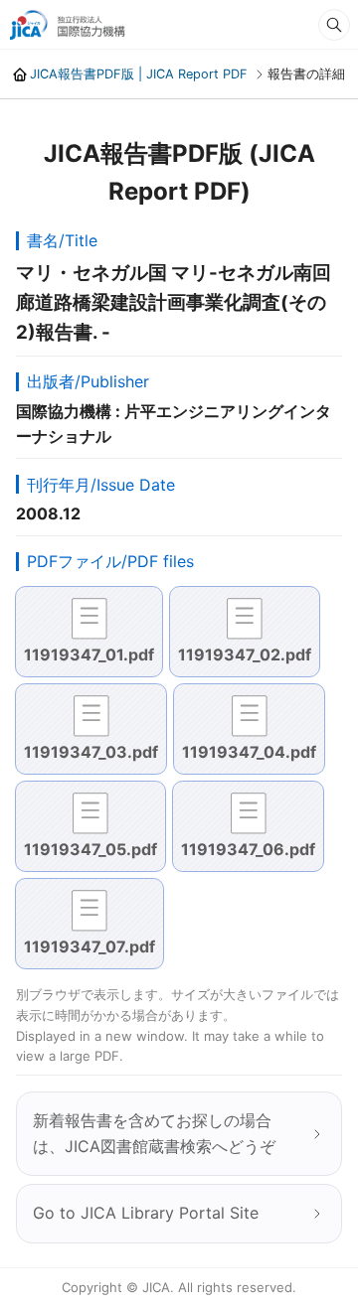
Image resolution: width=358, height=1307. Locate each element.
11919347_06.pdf (248, 849)
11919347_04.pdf (249, 752)
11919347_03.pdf (91, 752)
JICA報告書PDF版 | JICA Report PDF (139, 74)
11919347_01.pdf (89, 654)
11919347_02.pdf (244, 654)
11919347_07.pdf (89, 946)
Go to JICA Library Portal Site (146, 1213)
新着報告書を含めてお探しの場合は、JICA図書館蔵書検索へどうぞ (154, 1133)
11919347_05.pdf (90, 849)
